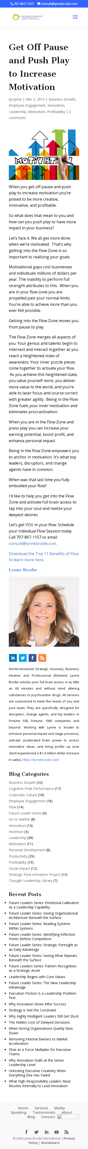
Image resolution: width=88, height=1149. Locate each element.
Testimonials (44, 1112)
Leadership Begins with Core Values (37, 976)
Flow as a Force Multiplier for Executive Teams (40, 1051)
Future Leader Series (25, 813)
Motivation (36, 111)
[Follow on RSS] (42, 658)
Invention (16, 831)
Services (41, 1108)
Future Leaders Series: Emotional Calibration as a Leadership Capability (44, 904)
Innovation (55, 105)
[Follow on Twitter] (23, 658)
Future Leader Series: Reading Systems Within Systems (39, 925)
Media (59, 1108)
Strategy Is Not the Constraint (32, 1010)
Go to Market (19, 819)
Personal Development (27, 850)
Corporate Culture (23, 795)
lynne (17, 99)
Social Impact (19, 868)
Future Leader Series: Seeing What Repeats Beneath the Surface (43, 957)
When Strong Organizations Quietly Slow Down (41, 1030)
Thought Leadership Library (30, 880)
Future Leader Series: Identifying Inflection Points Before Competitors (42, 936)
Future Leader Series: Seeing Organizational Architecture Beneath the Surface (43, 915)
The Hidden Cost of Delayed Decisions (39, 1022)
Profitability (56, 111)
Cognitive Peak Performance (31, 788)
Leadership (17, 111)
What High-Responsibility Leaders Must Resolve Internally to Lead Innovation (40, 1083)
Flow (12, 807)
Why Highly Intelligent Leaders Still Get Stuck (44, 1016)
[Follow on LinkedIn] (13, 658)
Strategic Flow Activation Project (34, 874)
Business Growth (62, 99)
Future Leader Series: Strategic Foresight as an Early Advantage (43, 947)
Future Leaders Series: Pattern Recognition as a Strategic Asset (43, 968)
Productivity (18, 856)
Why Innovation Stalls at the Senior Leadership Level (36, 1062)
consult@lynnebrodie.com (32, 543)
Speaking (18, 1112)
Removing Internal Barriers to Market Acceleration (38, 1041)
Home (23, 1108)
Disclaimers (50, 1143)
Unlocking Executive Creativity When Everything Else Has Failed (37, 1072)
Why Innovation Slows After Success (37, 1004)
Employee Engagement (27, 105)
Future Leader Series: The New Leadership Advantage (42, 985)
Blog (31, 1116)
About (67, 1112)
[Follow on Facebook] (32, 658)
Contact (48, 1116)
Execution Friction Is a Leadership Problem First (42, 995)
